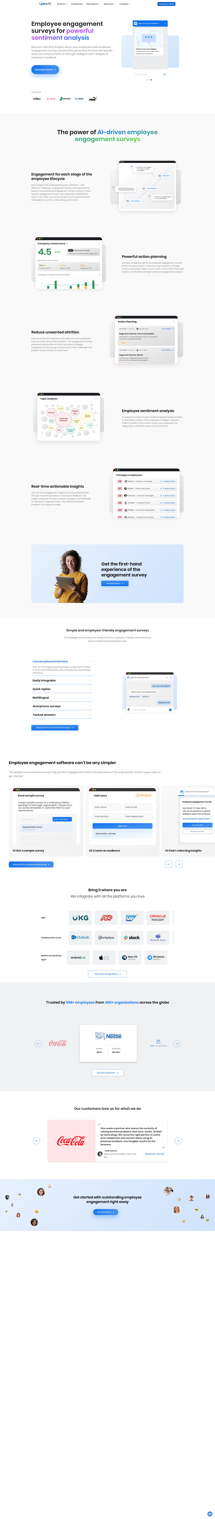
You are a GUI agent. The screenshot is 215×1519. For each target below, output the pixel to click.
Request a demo (166, 4)
